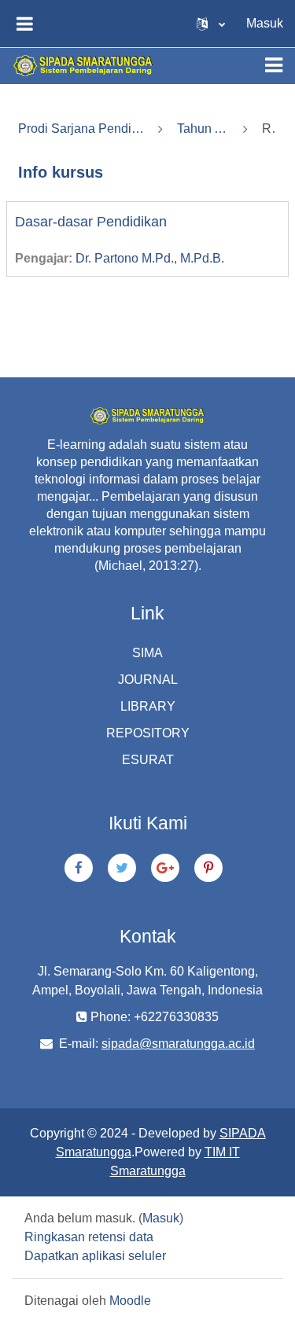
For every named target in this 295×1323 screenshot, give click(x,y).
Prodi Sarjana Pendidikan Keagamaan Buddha (81, 128)
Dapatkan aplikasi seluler (95, 1255)
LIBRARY (147, 706)
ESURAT (148, 759)
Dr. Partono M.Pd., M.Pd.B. (150, 258)
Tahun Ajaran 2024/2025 (203, 128)
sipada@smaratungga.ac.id (178, 1043)
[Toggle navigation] (273, 65)
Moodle (130, 1300)
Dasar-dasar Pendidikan (91, 222)
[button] (211, 23)
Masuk (264, 23)
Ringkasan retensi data (88, 1237)
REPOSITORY (148, 733)
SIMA (147, 653)
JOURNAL (148, 679)
